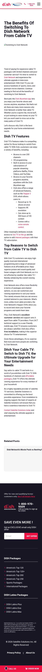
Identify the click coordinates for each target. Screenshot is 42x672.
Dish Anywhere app (23, 99)
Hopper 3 (27, 194)
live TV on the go (19, 235)
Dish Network (9, 77)
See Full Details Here (26, 496)
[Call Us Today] (6, 670)
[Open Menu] (39, 4)
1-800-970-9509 (26, 505)
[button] (39, 4)
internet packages (22, 237)
